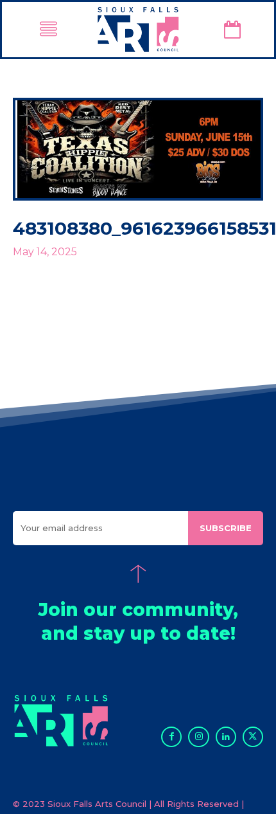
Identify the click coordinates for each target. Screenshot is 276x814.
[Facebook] (171, 737)
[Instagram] (198, 737)
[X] (253, 737)
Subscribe (226, 528)
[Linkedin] (226, 737)
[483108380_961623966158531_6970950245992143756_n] (138, 149)
